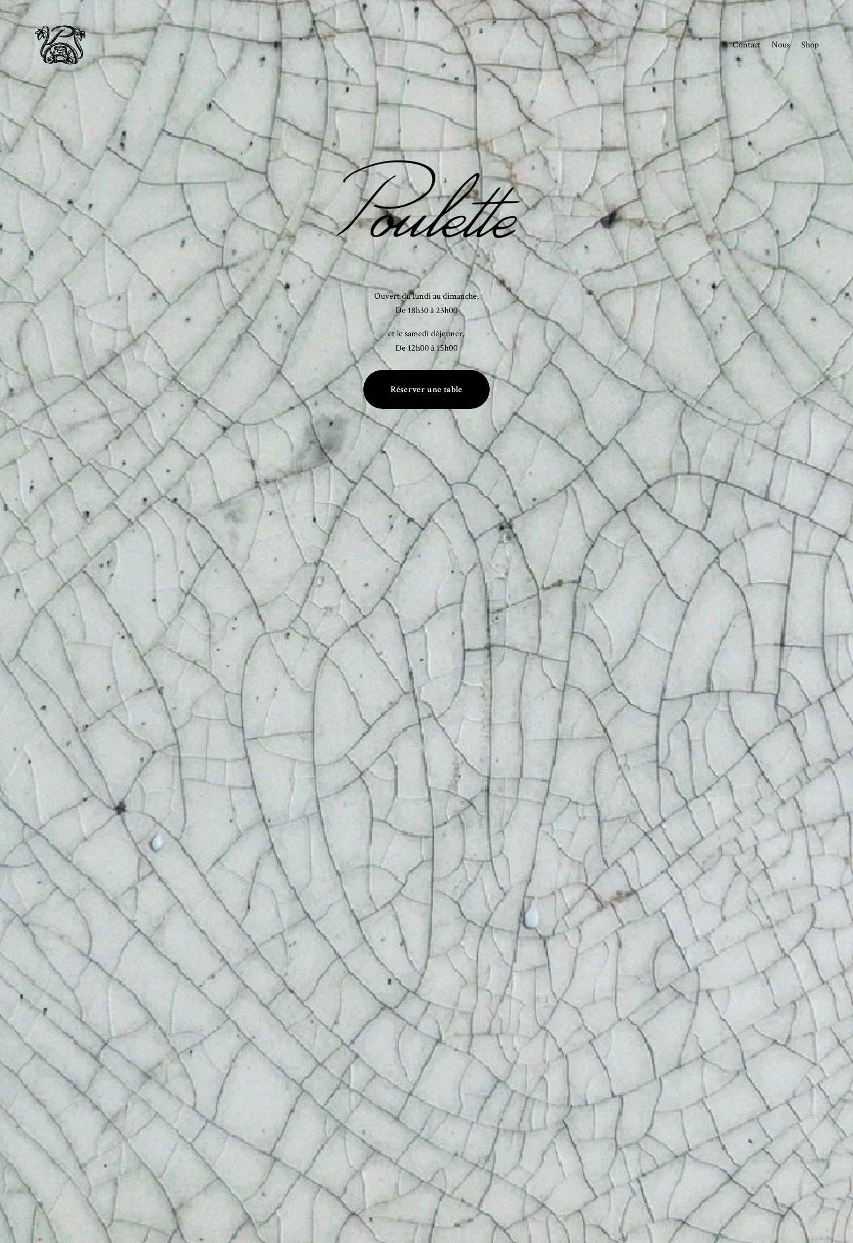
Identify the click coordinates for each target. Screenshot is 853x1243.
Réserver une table (426, 389)
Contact (747, 44)
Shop (810, 44)
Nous (781, 44)
